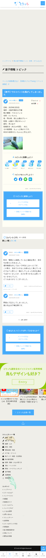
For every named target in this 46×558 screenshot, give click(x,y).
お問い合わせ (7, 514)
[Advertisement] (23, 34)
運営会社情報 (7, 536)
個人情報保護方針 (9, 530)
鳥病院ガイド (7, 502)
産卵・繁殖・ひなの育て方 (13, 462)
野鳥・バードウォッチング (13, 469)
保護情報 (8, 475)
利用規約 (6, 527)
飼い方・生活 (9, 441)
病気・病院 (8, 447)
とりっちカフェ (8, 505)
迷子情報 (8, 472)
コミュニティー (8, 517)
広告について (7, 533)
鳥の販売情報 (9, 459)
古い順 (13, 240)
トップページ (7, 489)
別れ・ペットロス (10, 465)
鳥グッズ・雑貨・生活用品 (13, 456)
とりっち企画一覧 (24, 412)
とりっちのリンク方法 (10, 524)
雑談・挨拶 (8, 437)
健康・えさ (8, 444)
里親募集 (8, 478)
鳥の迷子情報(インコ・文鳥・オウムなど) (28, 61)
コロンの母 (12, 100)
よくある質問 (7, 511)
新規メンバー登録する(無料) (23, 213)
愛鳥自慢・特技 (10, 450)
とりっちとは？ (8, 493)
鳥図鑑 (5, 499)
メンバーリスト (8, 496)
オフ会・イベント (10, 453)
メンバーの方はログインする (23, 203)
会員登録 (6, 520)
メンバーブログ (8, 508)
